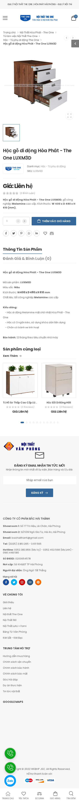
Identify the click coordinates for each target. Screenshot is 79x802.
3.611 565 (36, 544)
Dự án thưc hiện (12, 685)
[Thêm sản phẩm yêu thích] (45, 233)
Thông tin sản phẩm (22, 249)
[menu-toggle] (5, 18)
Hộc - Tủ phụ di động (53, 166)
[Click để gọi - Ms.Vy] (10, 794)
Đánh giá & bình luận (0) (27, 258)
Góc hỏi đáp (10, 679)
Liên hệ (7, 608)
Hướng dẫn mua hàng (16, 656)
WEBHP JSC (38, 769)
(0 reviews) (27, 407)
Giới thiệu (8, 602)
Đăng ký (37, 493)
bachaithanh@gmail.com (28, 538)
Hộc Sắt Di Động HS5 (59, 402)
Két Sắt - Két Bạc (13, 638)
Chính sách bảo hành (16, 668)
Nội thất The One (13, 614)
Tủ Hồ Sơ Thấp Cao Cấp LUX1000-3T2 (26, 402)
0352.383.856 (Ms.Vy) (27, 550)
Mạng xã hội (10, 577)
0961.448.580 (11, 552)
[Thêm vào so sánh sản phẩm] (51, 233)
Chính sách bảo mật (15, 673)
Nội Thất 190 (9, 620)
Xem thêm (10, 356)
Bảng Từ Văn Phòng (15, 632)
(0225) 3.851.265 (18, 544)
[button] (22, 422)
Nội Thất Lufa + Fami (14, 626)
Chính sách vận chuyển (17, 662)
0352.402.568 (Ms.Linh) (57, 550)
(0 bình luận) (27, 193)
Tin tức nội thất (11, 691)
